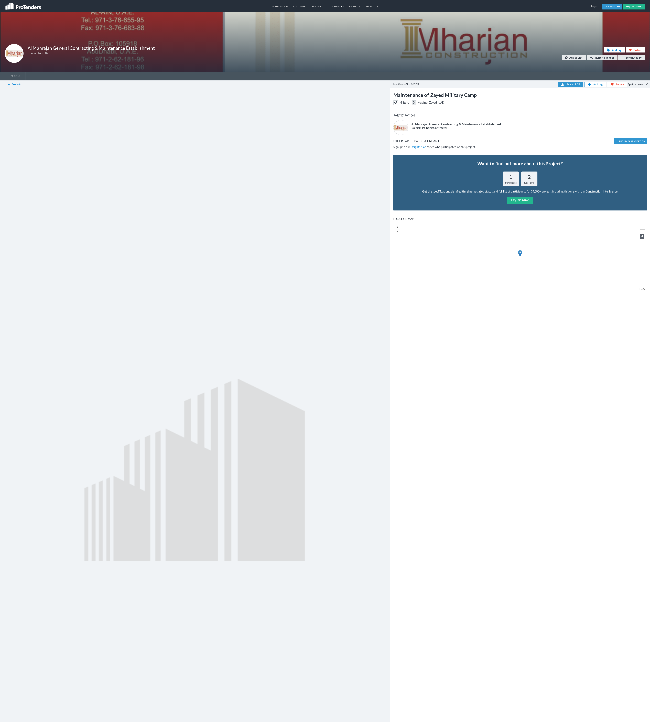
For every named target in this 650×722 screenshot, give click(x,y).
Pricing (316, 6)
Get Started (612, 6)
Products (372, 6)
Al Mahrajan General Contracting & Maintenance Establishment (456, 124)
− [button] (397, 231)
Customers (300, 6)
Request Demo (634, 6)
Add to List (575, 57)
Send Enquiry (633, 57)
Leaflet (643, 289)
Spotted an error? (638, 84)
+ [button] (397, 227)
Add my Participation (631, 141)
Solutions (278, 6)
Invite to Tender (604, 57)
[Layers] (642, 227)
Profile (15, 76)
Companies (337, 6)
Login (594, 6)
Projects (354, 6)
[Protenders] (23, 4)
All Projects (14, 84)
